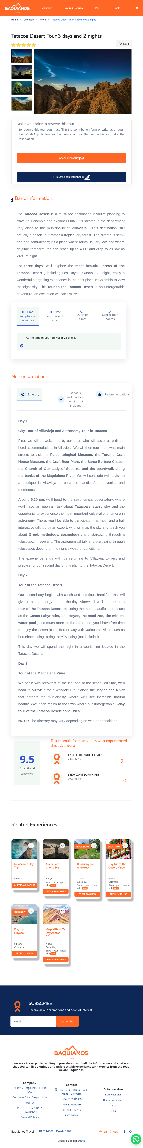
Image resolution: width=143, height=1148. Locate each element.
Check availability (69, 157)
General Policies (30, 1117)
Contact (113, 1105)
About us (30, 1102)
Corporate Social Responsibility (30, 1097)
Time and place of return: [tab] (55, 316)
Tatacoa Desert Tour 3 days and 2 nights (73, 19)
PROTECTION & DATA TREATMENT (29, 1110)
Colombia (47, 7)
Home (14, 19)
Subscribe (67, 1021)
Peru (97, 7)
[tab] (29, 394)
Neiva (43, 19)
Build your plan (113, 1094)
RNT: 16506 (71, 1115)
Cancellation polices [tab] (110, 317)
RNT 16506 (46, 1131)
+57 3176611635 (72, 1099)
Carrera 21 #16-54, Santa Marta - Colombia (73, 1092)
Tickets (116, 7)
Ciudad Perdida (74, 7)
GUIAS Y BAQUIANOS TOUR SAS (29, 1090)
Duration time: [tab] (83, 317)
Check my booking (113, 1100)
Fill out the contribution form (69, 176)
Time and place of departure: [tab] (28, 316)
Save (126, 43)
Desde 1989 (63, 1131)
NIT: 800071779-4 (71, 1110)
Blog (113, 1110)
